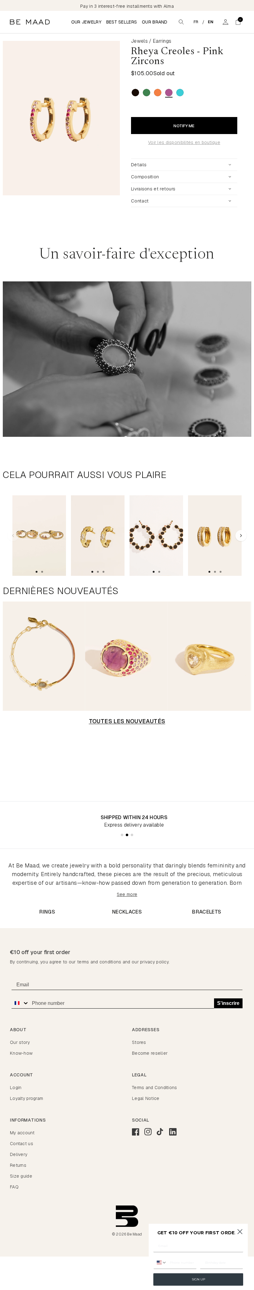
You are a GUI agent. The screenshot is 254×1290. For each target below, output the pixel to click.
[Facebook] (135, 1132)
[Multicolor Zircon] (157, 92)
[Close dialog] (239, 1231)
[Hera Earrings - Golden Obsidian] (156, 535)
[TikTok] (160, 1132)
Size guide (21, 1176)
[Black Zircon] (135, 92)
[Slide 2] (127, 835)
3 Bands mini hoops (204, 555)
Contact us (21, 1143)
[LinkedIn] (173, 1132)
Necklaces (127, 912)
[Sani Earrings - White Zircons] (98, 535)
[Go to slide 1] (36, 572)
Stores (139, 1042)
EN (211, 21)
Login (15, 1087)
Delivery (18, 1154)
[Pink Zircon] (169, 92)
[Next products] (241, 535)
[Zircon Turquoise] (180, 92)
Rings (47, 912)
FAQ (14, 1187)
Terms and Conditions (154, 1087)
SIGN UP (198, 1279)
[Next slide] (120, 118)
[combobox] (20, 1003)
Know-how (21, 1053)
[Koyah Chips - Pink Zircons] (39, 535)
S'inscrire (228, 1003)
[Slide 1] (122, 835)
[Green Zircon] (146, 92)
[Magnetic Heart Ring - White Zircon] (209, 656)
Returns (18, 1165)
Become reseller (150, 1053)
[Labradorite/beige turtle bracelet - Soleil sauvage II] (43, 656)
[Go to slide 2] (42, 572)
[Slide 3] (132, 835)
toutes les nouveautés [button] (127, 721)
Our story (20, 1042)
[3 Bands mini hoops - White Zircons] (215, 535)
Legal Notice (145, 1098)
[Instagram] (148, 1132)
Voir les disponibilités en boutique (184, 142)
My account (22, 1133)
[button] (238, 22)
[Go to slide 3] (103, 572)
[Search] (181, 22)
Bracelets (206, 912)
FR (196, 21)
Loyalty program (26, 1098)
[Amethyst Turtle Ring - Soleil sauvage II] (126, 656)
